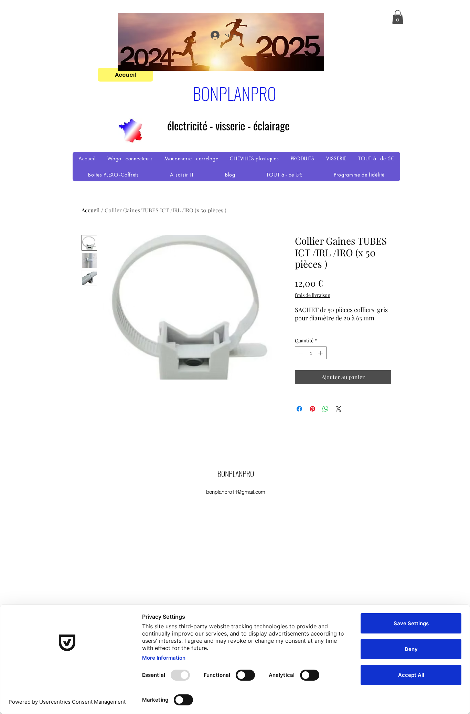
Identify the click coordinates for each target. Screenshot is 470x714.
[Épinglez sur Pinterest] (312, 409)
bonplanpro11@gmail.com (235, 492)
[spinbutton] (311, 353)
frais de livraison (312, 295)
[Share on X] (338, 409)
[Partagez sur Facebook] (299, 409)
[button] (398, 17)
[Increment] (321, 353)
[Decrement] (300, 353)
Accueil (91, 210)
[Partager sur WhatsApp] (325, 409)
